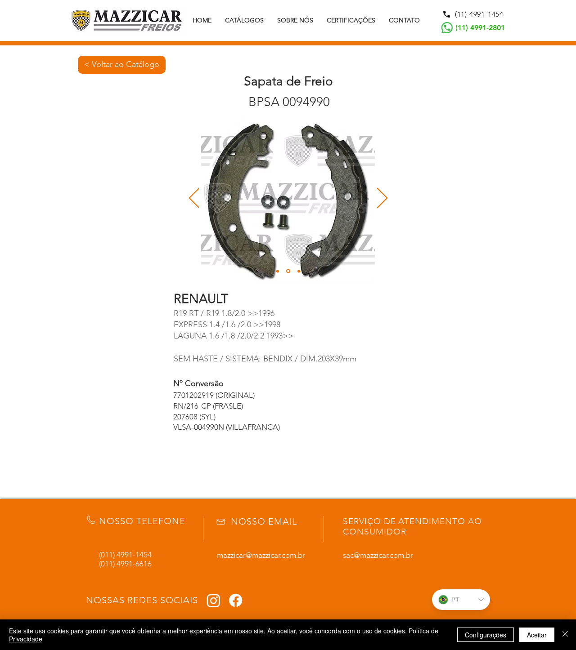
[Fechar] (565, 635)
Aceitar (537, 634)
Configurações (485, 634)
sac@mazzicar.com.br (378, 555)
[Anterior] (194, 198)
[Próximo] (382, 198)
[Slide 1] (277, 271)
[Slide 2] (288, 271)
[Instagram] (213, 600)
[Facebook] (235, 600)
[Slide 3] (298, 271)
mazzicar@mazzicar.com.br (261, 555)
